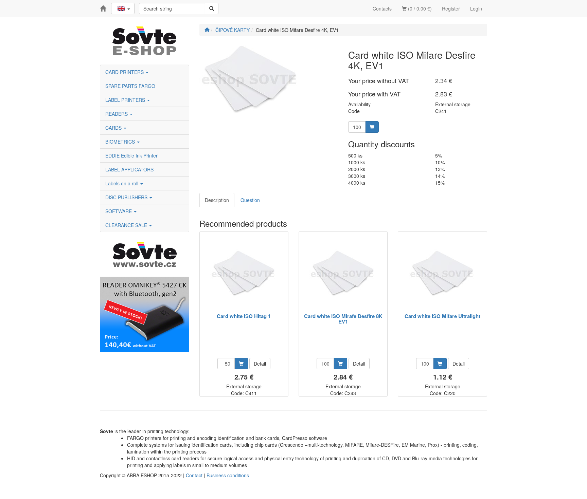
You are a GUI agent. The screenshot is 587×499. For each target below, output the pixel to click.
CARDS (114, 127)
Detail (260, 363)
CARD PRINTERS (125, 72)
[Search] (211, 8)
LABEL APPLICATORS (129, 169)
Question (250, 200)
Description (217, 200)
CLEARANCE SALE (126, 225)
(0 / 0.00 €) (419, 8)
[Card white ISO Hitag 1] (244, 273)
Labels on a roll (122, 183)
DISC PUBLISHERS (127, 197)
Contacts (382, 8)
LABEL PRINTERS (125, 99)
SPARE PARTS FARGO (130, 85)
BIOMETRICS (120, 141)
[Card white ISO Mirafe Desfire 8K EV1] (343, 273)
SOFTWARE (119, 211)
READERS (117, 113)
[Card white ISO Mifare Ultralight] (443, 273)
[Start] (206, 29)
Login (476, 8)
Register (451, 8)
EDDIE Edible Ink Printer (131, 155)
